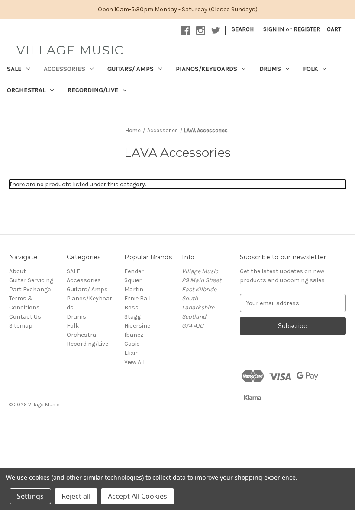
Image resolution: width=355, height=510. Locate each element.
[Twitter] (215, 30)
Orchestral (26, 90)
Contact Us (25, 316)
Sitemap (20, 325)
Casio (132, 343)
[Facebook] (185, 30)
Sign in (273, 29)
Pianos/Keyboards (206, 69)
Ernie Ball (137, 298)
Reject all (75, 496)
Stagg (132, 316)
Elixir (131, 353)
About (17, 271)
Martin (133, 289)
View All (134, 362)
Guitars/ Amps (130, 69)
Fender (134, 271)
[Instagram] (200, 30)
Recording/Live (93, 90)
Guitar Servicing (31, 280)
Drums (270, 69)
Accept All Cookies (137, 496)
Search (243, 29)
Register (307, 29)
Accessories (64, 69)
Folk (310, 69)
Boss (131, 307)
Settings (30, 496)
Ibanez (133, 334)
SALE (14, 69)
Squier (133, 280)
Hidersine (137, 325)
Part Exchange (30, 289)
